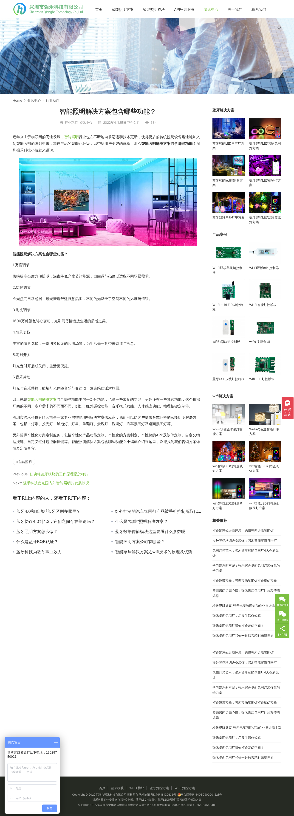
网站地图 (144, 794)
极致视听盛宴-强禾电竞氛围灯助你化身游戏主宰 (246, 606)
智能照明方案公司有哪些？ (140, 541)
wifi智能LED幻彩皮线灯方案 (227, 468)
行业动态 (71, 122)
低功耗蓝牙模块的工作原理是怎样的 (59, 474)
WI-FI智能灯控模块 (263, 305)
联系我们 (259, 9)
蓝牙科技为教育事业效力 (39, 552)
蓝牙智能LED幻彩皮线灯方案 (265, 219)
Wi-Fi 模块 (136, 788)
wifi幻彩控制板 (259, 342)
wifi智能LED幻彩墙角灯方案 (227, 505)
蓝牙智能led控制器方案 (227, 182)
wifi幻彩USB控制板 (226, 342)
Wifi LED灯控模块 (261, 379)
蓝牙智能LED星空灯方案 (228, 145)
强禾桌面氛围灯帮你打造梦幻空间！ (238, 626)
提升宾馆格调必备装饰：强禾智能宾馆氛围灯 (244, 540)
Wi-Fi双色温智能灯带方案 (264, 431)
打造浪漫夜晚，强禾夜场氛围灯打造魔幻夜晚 (244, 581)
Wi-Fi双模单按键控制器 (227, 270)
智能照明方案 (123, 9)
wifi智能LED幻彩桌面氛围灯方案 (264, 505)
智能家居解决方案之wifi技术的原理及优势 (153, 552)
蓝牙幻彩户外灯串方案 (228, 217)
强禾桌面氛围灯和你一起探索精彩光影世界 (243, 635)
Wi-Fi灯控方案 (185, 788)
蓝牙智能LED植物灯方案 (265, 182)
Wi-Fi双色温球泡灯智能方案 (227, 431)
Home (17, 100)
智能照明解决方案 (42, 399)
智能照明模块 (154, 9)
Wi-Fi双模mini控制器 (264, 268)
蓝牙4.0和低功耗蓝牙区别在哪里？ (48, 511)
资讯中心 (211, 9)
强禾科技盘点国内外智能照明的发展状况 (56, 483)
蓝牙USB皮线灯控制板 (228, 379)
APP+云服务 (184, 9)
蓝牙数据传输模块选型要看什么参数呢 (150, 531)
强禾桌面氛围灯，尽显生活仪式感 (236, 615)
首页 (98, 9)
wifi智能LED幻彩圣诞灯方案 (264, 468)
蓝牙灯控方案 (159, 788)
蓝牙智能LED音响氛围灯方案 (265, 145)
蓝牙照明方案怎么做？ (37, 531)
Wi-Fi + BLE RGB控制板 (227, 307)
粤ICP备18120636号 (163, 794)
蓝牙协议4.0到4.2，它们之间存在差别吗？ (55, 521)
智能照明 (71, 137)
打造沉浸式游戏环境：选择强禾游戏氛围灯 (243, 531)
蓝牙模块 (117, 788)
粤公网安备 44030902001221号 (201, 794)
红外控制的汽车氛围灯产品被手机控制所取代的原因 (159, 511)
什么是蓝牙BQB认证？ (37, 541)
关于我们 (235, 9)
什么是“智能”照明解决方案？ (141, 521)
